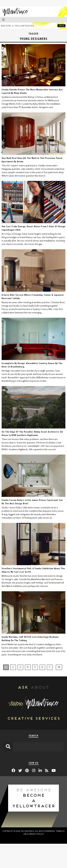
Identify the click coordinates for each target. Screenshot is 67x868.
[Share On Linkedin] (3, 147)
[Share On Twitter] (3, 140)
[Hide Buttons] (1, 153)
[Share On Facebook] (3, 133)
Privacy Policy (36, 834)
